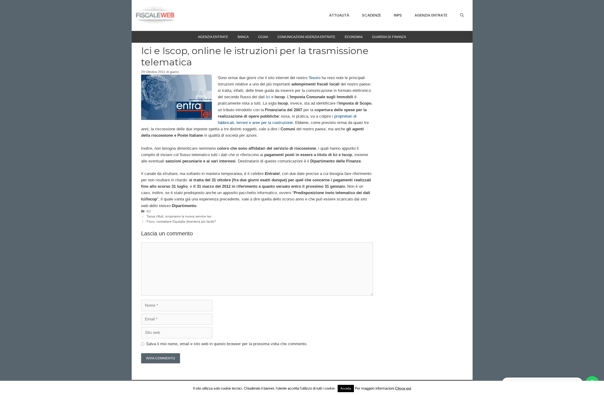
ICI (149, 211)
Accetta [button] (345, 388)
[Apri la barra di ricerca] (462, 15)
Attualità (339, 15)
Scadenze (371, 15)
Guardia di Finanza (389, 37)
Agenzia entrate (431, 15)
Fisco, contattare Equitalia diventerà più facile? (181, 221)
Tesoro (314, 78)
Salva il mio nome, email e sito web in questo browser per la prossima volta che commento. (226, 344)
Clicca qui (403, 388)
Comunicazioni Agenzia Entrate (306, 37)
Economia (354, 37)
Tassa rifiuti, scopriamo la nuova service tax (179, 216)
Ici (268, 97)
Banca (243, 37)
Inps (398, 15)
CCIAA (263, 37)
